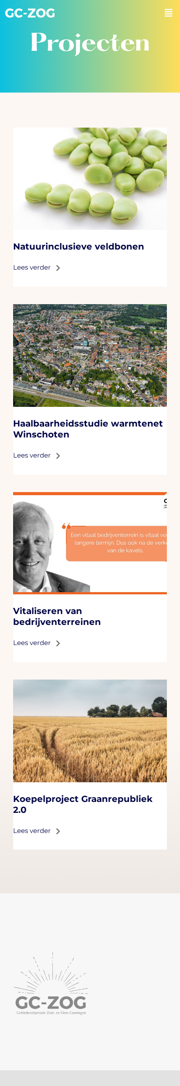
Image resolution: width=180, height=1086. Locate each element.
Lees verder (34, 267)
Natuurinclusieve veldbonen (78, 246)
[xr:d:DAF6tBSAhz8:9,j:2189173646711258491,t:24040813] (90, 496)
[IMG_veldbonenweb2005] (90, 132)
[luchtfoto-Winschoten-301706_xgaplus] (90, 308)
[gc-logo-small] (29, 11)
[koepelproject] (90, 684)
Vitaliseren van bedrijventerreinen (57, 616)
